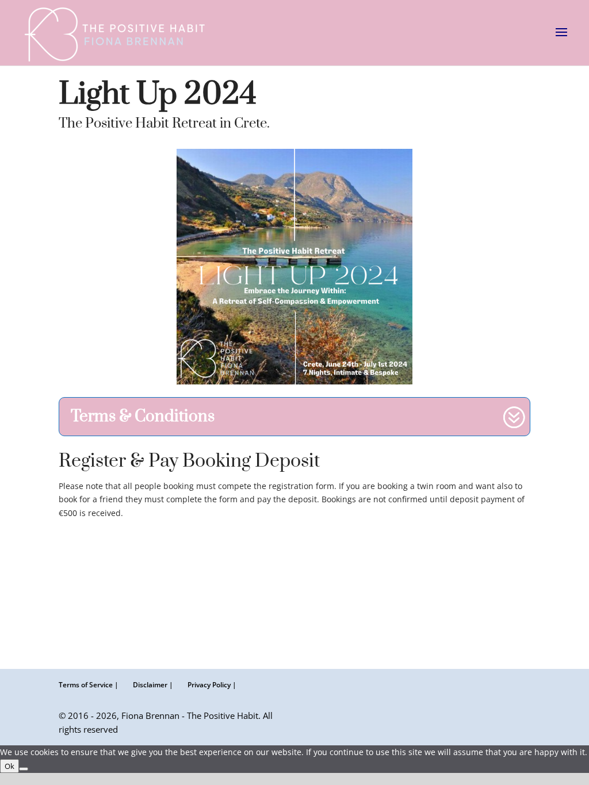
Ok (9, 766)
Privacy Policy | (212, 685)
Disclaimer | (153, 685)
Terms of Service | (88, 685)
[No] (23, 769)
